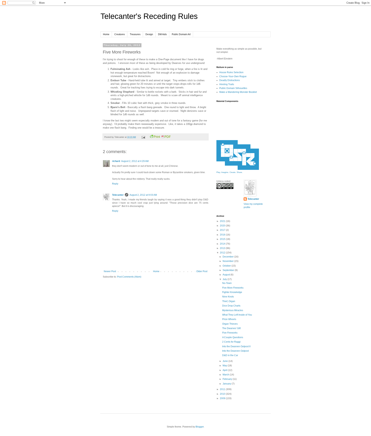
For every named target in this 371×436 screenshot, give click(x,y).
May (225, 365)
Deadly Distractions (229, 80)
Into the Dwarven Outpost (235, 351)
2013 (223, 248)
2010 (223, 394)
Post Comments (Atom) (129, 276)
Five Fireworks (229, 332)
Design (149, 34)
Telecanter (118, 195)
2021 (223, 221)
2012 (223, 252)
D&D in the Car (230, 355)
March (226, 374)
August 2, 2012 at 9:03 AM (143, 195)
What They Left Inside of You (237, 314)
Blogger (200, 426)
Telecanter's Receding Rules (149, 16)
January (227, 383)
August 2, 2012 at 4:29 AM (135, 161)
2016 (223, 234)
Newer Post (110, 271)
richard (116, 161)
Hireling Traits (226, 84)
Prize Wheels (229, 319)
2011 (223, 389)
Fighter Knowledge (232, 292)
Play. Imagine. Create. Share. (229, 172)
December (228, 256)
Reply (115, 183)
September (229, 270)
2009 (223, 398)
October (227, 265)
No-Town (227, 283)
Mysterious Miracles (232, 310)
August (227, 274)
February (228, 379)
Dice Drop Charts (231, 305)
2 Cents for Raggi (231, 341)
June (225, 361)
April (225, 370)
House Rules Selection (231, 72)
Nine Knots (228, 296)
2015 (223, 239)
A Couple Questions (232, 337)
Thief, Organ (228, 301)
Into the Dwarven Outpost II (236, 346)
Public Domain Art (181, 34)
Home (106, 34)
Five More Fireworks (232, 287)
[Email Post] (143, 137)
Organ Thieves (230, 324)
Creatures (119, 34)
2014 (223, 243)
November (228, 261)
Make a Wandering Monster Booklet (238, 92)
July (225, 279)
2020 (223, 225)
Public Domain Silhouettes (233, 88)
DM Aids (162, 34)
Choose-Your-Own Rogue (233, 76)
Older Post (201, 271)
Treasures (135, 34)
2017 (223, 230)
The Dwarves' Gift (231, 328)
